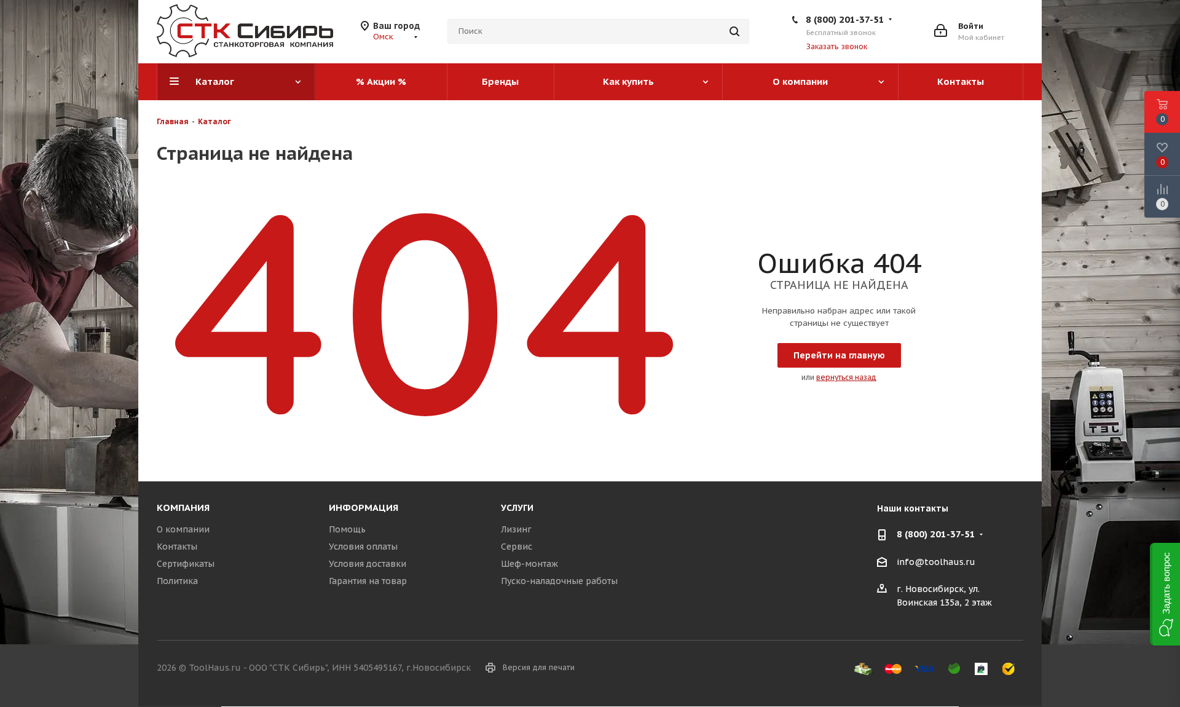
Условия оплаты (363, 546)
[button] (1165, 594)
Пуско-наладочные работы (559, 581)
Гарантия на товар (368, 581)
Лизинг (516, 529)
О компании (183, 529)
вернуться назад (846, 377)
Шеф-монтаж (529, 563)
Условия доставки (367, 563)
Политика (177, 581)
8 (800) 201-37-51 (845, 19)
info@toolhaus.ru (936, 561)
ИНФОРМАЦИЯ (363, 507)
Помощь (347, 529)
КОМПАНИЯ (183, 507)
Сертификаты (185, 563)
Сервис (516, 546)
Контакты (177, 546)
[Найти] (734, 31)
